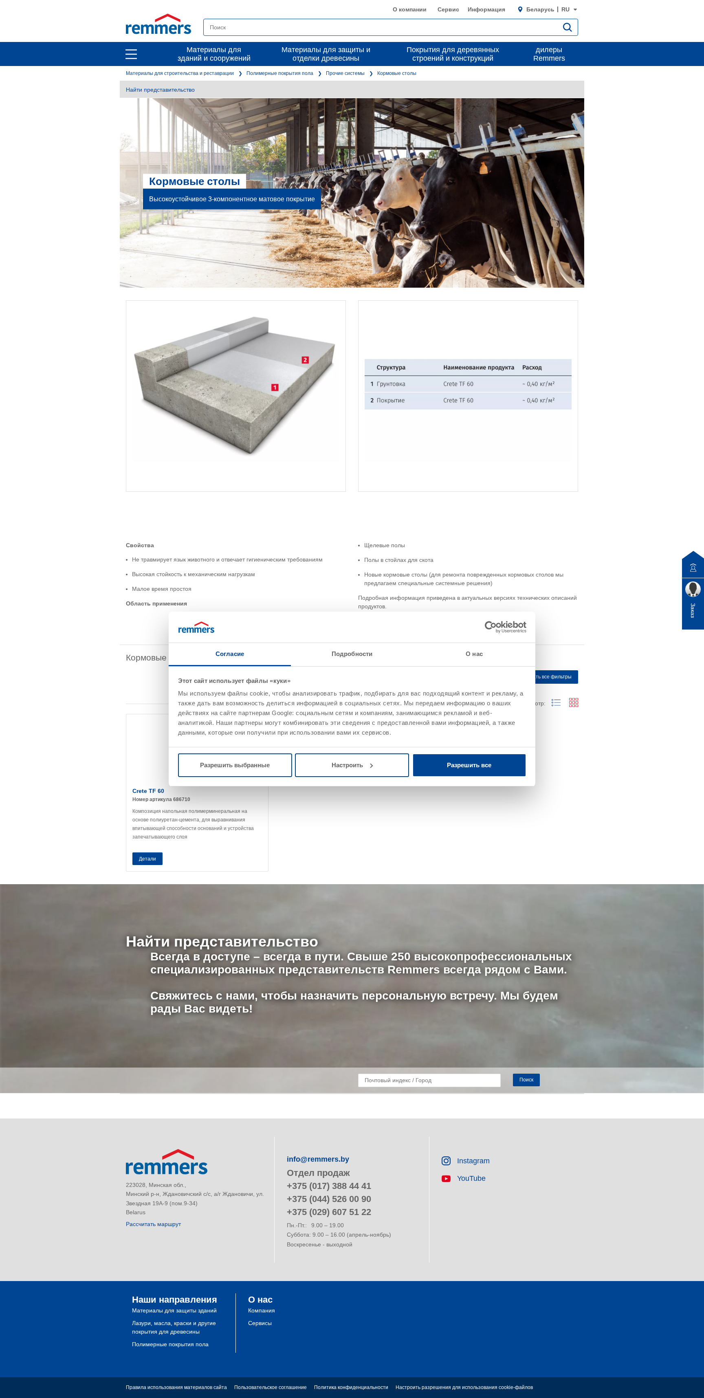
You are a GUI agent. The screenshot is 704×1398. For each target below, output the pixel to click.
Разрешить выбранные (235, 765)
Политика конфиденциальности (351, 1387)
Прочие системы (345, 73)
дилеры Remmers (549, 54)
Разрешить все (469, 765)
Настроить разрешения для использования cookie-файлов (464, 1387)
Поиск (526, 1080)
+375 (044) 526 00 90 (329, 1199)
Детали (147, 859)
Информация (486, 9)
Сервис (448, 9)
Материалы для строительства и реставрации (180, 73)
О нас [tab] (474, 653)
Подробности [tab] (352, 653)
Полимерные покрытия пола (279, 73)
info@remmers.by (318, 1159)
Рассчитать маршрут (153, 1224)
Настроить (347, 765)
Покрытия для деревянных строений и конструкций (453, 54)
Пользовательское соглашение (270, 1387)
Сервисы (260, 1323)
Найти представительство (160, 89)
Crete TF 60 (148, 791)
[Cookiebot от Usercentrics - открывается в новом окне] (490, 627)
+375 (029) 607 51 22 (329, 1212)
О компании (410, 9)
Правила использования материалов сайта (176, 1387)
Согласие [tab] (230, 653)
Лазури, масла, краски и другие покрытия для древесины (174, 1327)
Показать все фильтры (545, 677)
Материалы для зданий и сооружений (214, 54)
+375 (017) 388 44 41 (329, 1186)
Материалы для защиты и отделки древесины (326, 54)
